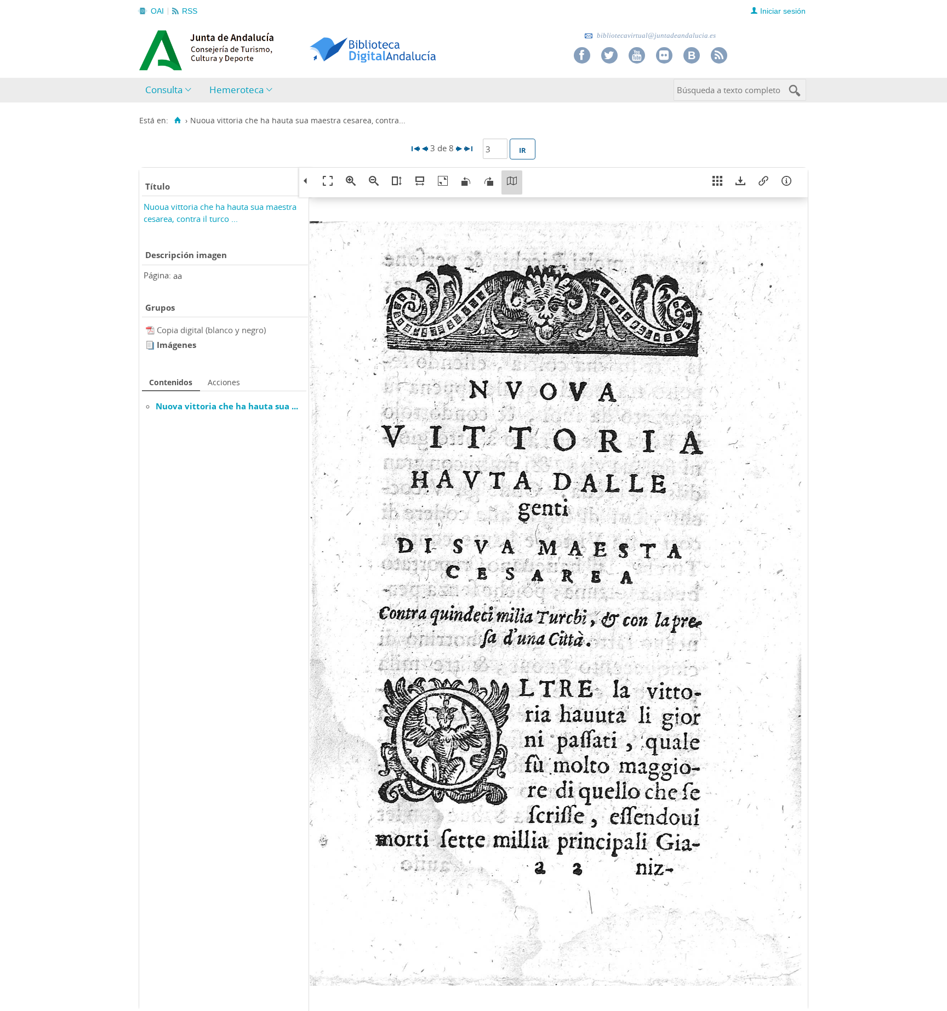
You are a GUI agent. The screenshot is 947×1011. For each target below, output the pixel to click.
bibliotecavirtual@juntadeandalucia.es (655, 35)
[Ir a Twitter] (609, 55)
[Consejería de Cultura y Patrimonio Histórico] (249, 48)
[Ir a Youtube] (637, 55)
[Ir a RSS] (719, 55)
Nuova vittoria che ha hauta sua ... (227, 406)
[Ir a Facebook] (582, 55)
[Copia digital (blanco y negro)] (151, 329)
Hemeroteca (236, 89)
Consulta (163, 89)
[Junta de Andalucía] (164, 47)
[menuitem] (171, 90)
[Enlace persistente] (763, 182)
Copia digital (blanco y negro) (211, 329)
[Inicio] (177, 120)
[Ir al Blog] (691, 55)
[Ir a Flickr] (664, 55)
